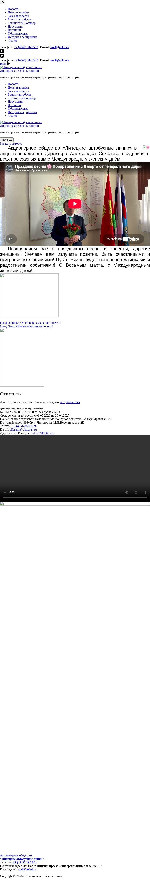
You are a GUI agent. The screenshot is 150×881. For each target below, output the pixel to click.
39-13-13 (32, 60)
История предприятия (22, 112)
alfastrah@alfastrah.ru (23, 429)
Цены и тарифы (18, 87)
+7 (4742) (20, 60)
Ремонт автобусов (20, 94)
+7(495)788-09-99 (24, 426)
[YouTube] (2, 56)
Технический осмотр (22, 98)
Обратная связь (18, 108)
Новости (13, 84)
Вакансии (14, 105)
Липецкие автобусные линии (19, 70)
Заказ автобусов (18, 91)
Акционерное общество (16, 855)
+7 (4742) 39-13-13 (25, 862)
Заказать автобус (11, 143)
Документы (15, 101)
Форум (12, 115)
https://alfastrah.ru (43, 433)
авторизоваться (70, 402)
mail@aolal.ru (59, 60)
